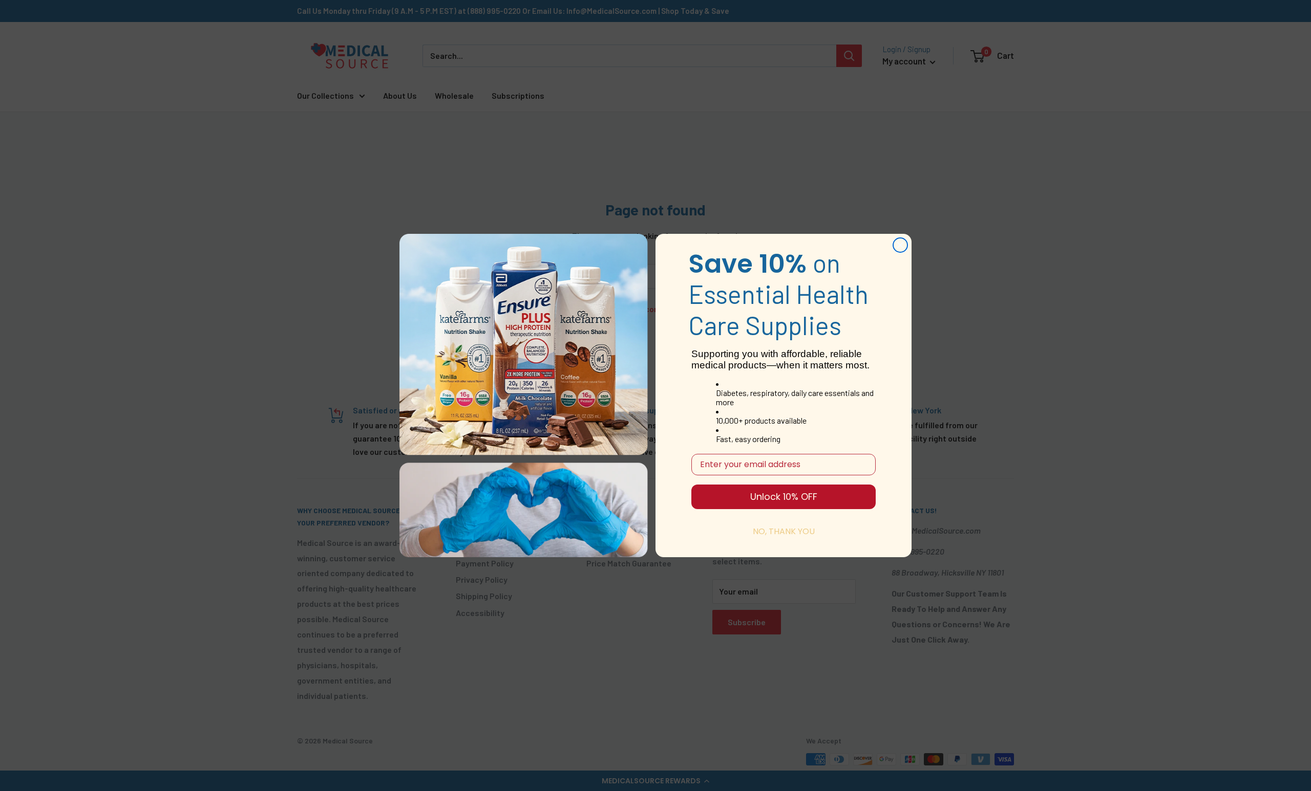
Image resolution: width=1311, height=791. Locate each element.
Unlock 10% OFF (783, 496)
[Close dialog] (900, 245)
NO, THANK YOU (784, 531)
